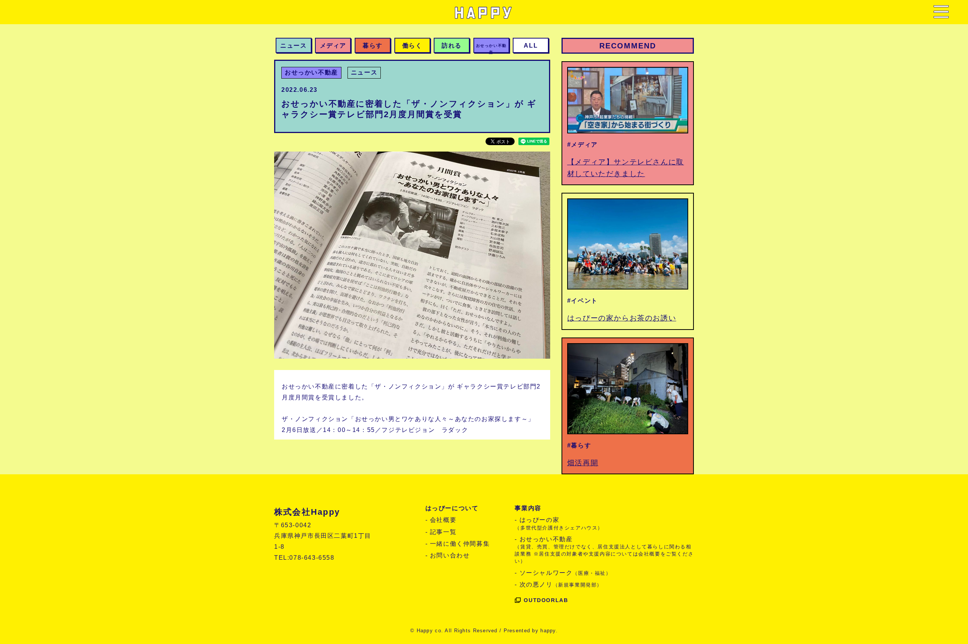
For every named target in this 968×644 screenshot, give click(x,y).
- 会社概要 (441, 520)
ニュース (364, 72)
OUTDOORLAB (546, 600)
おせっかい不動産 (311, 72)
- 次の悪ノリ (558, 584)
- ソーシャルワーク (563, 573)
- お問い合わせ (447, 555)
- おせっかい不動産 (604, 550)
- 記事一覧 (441, 532)
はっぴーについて (452, 508)
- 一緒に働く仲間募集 (457, 543)
